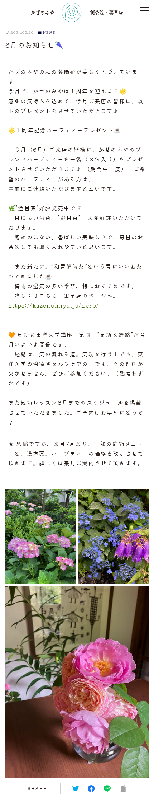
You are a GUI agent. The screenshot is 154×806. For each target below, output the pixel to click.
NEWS (49, 32)
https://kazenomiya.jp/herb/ (53, 305)
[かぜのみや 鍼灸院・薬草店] (77, 12)
